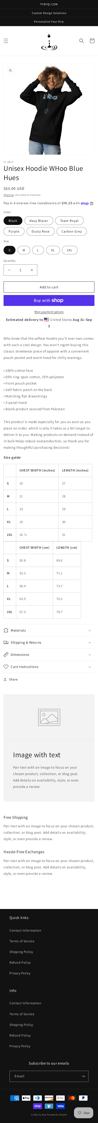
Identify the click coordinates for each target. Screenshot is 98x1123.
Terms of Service (22, 941)
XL (53, 250)
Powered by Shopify (57, 1114)
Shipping (9, 194)
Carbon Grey (72, 231)
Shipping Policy (21, 952)
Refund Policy (20, 962)
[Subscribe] (83, 1076)
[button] (6, 41)
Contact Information (25, 930)
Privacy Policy (20, 973)
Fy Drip (42, 1114)
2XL (70, 250)
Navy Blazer (38, 221)
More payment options (49, 312)
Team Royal (69, 221)
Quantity (9, 261)
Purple (14, 231)
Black (13, 221)
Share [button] (13, 679)
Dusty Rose (41, 231)
